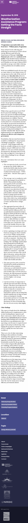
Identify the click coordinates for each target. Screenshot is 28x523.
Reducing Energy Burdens (8, 401)
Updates (3, 454)
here (11, 153)
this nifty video (14, 76)
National (4, 418)
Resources (4, 451)
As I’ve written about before (15, 347)
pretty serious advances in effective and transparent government (12, 134)
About (3, 441)
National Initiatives (7, 449)
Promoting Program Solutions (9, 407)
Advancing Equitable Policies (9, 404)
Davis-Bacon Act (14, 317)
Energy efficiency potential (8, 429)
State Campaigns (6, 446)
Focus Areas (4, 444)
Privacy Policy (5, 456)
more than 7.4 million (18, 79)
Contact (3, 459)
